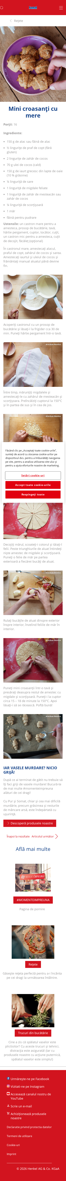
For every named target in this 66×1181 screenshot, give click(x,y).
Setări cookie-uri (33, 475)
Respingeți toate (33, 494)
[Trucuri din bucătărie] (33, 1027)
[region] (33, 472)
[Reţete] (33, 952)
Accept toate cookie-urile (33, 485)
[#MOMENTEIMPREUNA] (33, 885)
